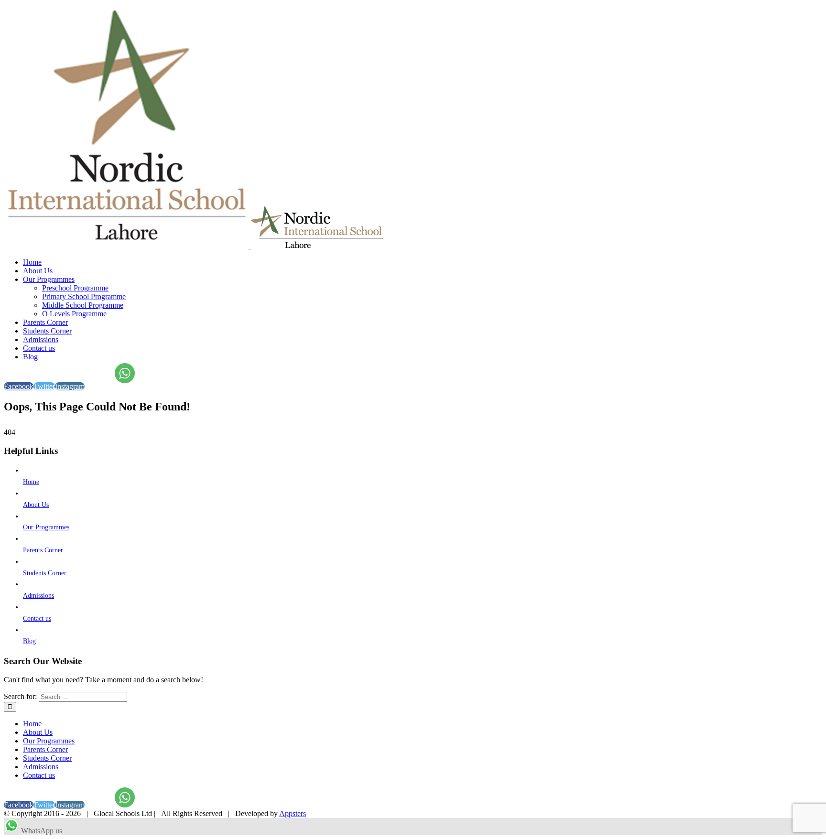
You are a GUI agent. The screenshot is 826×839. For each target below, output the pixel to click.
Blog (29, 641)
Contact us (37, 618)
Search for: (20, 696)
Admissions (38, 595)
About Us (36, 504)
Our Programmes (46, 527)
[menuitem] (422, 262)
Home (31, 481)
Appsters (292, 813)
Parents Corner (43, 550)
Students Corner (44, 573)
